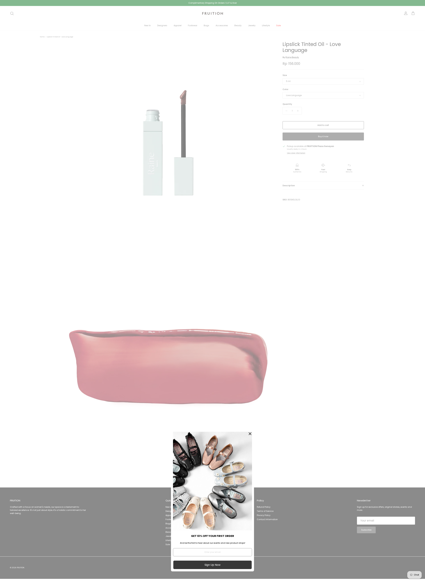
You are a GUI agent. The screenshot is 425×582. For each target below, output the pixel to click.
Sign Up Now (212, 565)
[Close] (250, 434)
